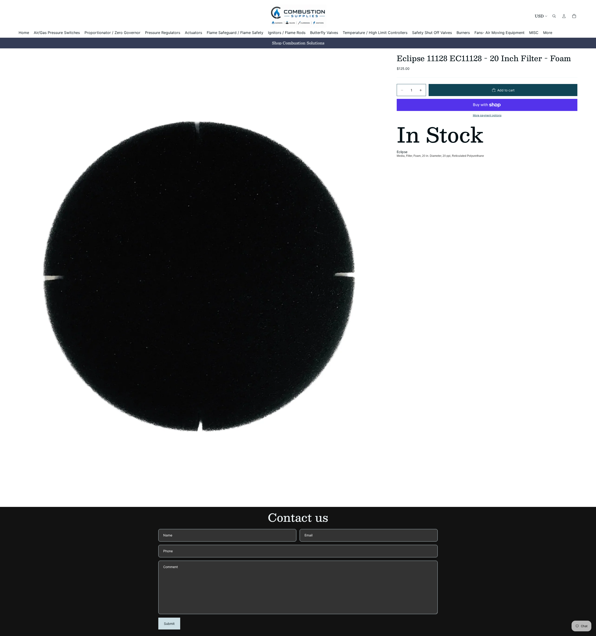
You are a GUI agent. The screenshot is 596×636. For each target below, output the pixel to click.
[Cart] (574, 16)
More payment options (487, 115)
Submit (169, 624)
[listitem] (548, 33)
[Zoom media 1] (202, 277)
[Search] (554, 16)
